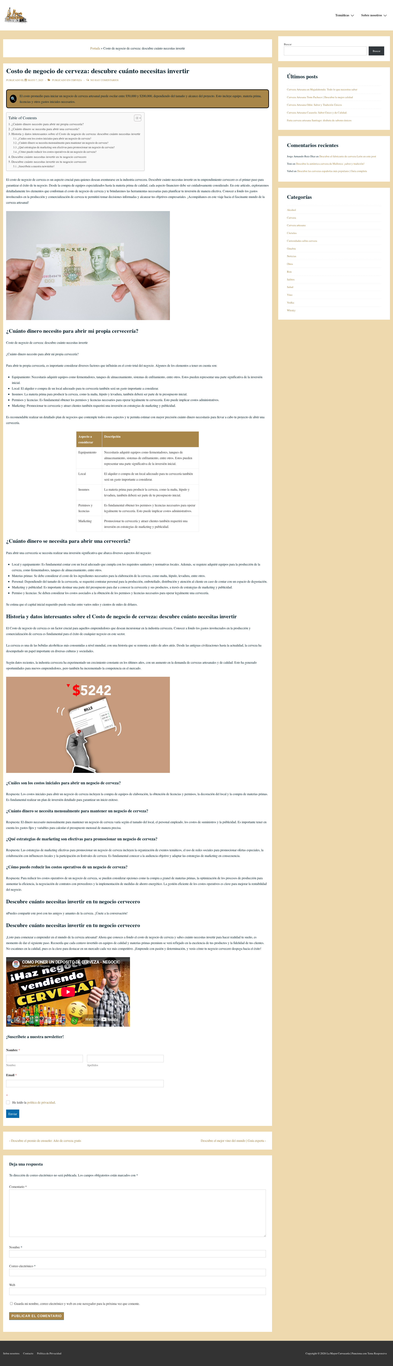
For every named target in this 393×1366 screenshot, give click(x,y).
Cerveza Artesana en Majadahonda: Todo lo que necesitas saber (322, 89)
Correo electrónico (21, 1266)
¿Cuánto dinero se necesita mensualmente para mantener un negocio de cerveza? (63, 143)
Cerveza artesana (296, 225)
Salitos (291, 279)
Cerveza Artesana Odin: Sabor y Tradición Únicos (314, 105)
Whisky (291, 310)
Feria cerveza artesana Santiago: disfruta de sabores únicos (319, 120)
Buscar (287, 44)
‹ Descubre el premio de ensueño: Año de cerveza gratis (45, 1140)
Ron (289, 271)
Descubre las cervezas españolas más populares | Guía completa (332, 171)
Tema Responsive (377, 1353)
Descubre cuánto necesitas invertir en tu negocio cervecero (48, 157)
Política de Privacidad (49, 1353)
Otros (290, 264)
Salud (290, 287)
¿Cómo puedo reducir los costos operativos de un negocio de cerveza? (57, 152)
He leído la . (34, 1102)
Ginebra (291, 248)
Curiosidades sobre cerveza (302, 241)
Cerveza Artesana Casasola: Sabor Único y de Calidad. (317, 112)
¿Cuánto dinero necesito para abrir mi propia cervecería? (47, 124)
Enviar (12, 1114)
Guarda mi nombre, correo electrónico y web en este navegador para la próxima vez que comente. (77, 1303)
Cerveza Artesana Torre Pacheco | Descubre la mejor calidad (320, 97)
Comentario (18, 1186)
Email (11, 1075)
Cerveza (76, 80)
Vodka (290, 302)
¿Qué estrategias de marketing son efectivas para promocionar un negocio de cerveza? (66, 147)
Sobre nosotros (371, 15)
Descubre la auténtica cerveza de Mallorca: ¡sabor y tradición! (330, 163)
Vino (289, 295)
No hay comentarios (104, 80)
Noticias (291, 256)
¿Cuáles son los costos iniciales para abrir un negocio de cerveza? (54, 138)
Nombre (11, 1065)
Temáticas (342, 15)
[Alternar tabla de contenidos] (135, 118)
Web (12, 1285)
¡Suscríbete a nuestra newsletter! (36, 166)
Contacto (28, 1353)
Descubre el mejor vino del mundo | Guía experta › (233, 1140)
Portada (95, 48)
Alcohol (291, 210)
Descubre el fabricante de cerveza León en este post (347, 156)
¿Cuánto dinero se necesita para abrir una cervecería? (45, 129)
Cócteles (292, 233)
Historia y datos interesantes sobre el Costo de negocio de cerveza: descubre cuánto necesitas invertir (75, 134)
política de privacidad (41, 1102)
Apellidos (92, 1065)
